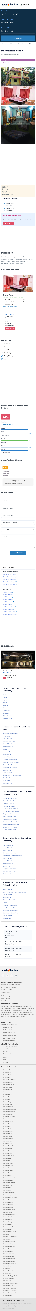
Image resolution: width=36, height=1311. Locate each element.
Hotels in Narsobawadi (9, 1241)
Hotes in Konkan (20, 1300)
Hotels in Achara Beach (9, 612)
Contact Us (6, 1051)
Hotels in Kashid (7, 1075)
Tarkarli (5, 702)
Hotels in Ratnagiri (8, 1146)
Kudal (4, 708)
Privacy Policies (5, 998)
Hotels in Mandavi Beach (9, 1263)
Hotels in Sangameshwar (10, 1151)
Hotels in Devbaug (8, 1129)
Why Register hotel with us (8, 987)
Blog (4, 1059)
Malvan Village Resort (9, 757)
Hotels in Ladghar (8, 1102)
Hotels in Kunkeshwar (8, 607)
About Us (5, 1049)
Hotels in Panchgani (8, 1200)
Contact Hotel (8, 223)
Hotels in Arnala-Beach (9, 1227)
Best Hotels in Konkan (9, 1038)
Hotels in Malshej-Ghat (9, 1231)
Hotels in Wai (6, 1268)
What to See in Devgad (9, 582)
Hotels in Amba (7, 1141)
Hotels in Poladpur (8, 1170)
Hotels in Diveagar (8, 1107)
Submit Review (18, 553)
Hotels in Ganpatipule (9, 1116)
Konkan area (17, 1008)
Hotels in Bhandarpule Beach (11, 1283)
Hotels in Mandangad (9, 1261)
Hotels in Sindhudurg (8, 1192)
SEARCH (19, 38)
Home (4, 44)
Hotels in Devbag (7, 592)
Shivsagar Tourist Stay (9, 741)
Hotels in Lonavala (8, 1202)
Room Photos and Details (10, 306)
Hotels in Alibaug (7, 1070)
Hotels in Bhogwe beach (9, 614)
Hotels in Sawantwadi (9, 1182)
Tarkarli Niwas (7, 770)
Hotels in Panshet (8, 1219)
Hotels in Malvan (12, 44)
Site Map (5, 1062)
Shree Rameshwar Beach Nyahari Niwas (14, 892)
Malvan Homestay (8, 746)
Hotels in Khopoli (7, 1295)
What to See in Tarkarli (9, 574)
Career (5, 1057)
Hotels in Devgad (7, 594)
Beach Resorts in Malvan (10, 801)
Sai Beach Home (7, 738)
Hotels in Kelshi (7, 1094)
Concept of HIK (7, 1054)
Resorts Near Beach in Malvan (11, 822)
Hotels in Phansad (8, 1163)
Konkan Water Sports (9, 1030)
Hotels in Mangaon (8, 1114)
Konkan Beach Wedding (9, 1035)
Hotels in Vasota (7, 1273)
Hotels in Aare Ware (8, 1254)
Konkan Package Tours (9, 1032)
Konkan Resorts (7, 1027)
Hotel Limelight (7, 773)
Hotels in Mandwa (8, 1285)
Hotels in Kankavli (7, 602)
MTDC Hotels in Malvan (9, 816)
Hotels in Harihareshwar (9, 1109)
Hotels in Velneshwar (9, 1124)
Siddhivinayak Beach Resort (11, 733)
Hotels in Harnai (7, 1097)
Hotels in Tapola (7, 1212)
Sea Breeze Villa (7, 671)
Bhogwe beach (7, 718)
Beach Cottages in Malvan (10, 809)
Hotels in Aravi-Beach (9, 1178)
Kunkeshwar (6, 710)
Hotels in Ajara (7, 1239)
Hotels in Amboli (7, 1143)
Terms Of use (4, 1001)
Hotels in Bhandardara (9, 1258)
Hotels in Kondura (8, 1251)
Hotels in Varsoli (7, 1087)
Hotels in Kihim (7, 1077)
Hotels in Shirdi (7, 1234)
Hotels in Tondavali (8, 609)
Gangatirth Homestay (9, 869)
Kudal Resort (6, 736)
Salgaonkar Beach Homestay (11, 762)
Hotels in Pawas (7, 1249)
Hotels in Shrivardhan (9, 1111)
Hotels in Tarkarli (7, 599)
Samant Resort (7, 765)
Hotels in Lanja (7, 1187)
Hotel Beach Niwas (8, 752)
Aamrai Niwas (7, 918)
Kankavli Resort (7, 744)
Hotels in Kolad (7, 1158)
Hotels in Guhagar (8, 1121)
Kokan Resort (7, 754)
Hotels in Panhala (8, 1207)
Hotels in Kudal (7, 604)
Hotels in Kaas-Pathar (9, 1209)
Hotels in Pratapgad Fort (10, 1276)
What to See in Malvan (9, 579)
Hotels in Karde (7, 1099)
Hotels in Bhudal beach (9, 1288)
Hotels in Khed (7, 1168)
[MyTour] (9, 5)
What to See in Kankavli (9, 584)
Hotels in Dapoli (7, 1089)
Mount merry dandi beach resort (12, 775)
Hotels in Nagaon (7, 1082)
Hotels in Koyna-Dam (9, 1214)
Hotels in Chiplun (7, 1119)
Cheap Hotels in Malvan (10, 829)
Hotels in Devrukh (8, 1153)
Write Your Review (8, 424)
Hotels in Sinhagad (8, 1222)
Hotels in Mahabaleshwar (10, 1197)
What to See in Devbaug (9, 577)
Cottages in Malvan (8, 803)
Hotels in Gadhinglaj (8, 1244)
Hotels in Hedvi (7, 1126)
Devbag (5, 695)
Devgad (5, 697)
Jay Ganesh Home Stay (10, 767)
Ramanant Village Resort (10, 759)
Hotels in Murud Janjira (9, 1080)
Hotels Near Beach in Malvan (11, 824)
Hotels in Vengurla (8, 1138)
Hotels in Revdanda (8, 1084)
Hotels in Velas (7, 1173)
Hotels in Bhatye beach (9, 1293)
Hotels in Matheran (8, 1205)
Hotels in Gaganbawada (9, 1195)
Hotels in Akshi (7, 1072)
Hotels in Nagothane (8, 1156)
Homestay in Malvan (9, 806)
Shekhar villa (6, 780)
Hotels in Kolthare (8, 1165)
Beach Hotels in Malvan (9, 798)
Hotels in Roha (7, 1160)
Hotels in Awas (7, 1281)
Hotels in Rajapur (7, 1148)
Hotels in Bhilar (7, 1266)
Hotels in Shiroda (7, 1185)
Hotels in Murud (7, 1104)
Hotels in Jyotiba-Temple (10, 1236)
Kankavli (5, 705)
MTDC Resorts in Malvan (10, 819)
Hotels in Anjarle (7, 1092)
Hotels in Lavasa (7, 1224)
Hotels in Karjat (7, 1229)
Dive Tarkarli (6, 778)
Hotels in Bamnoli (8, 1271)
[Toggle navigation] (33, 5)
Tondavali (6, 713)
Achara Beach (7, 716)
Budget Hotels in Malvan (10, 827)
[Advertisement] (18, 165)
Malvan (5, 700)
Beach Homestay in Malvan (11, 811)
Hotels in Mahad (7, 1175)
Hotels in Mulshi (7, 1217)
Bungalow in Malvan (8, 814)
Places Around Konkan (9, 1040)
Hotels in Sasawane (8, 1256)
